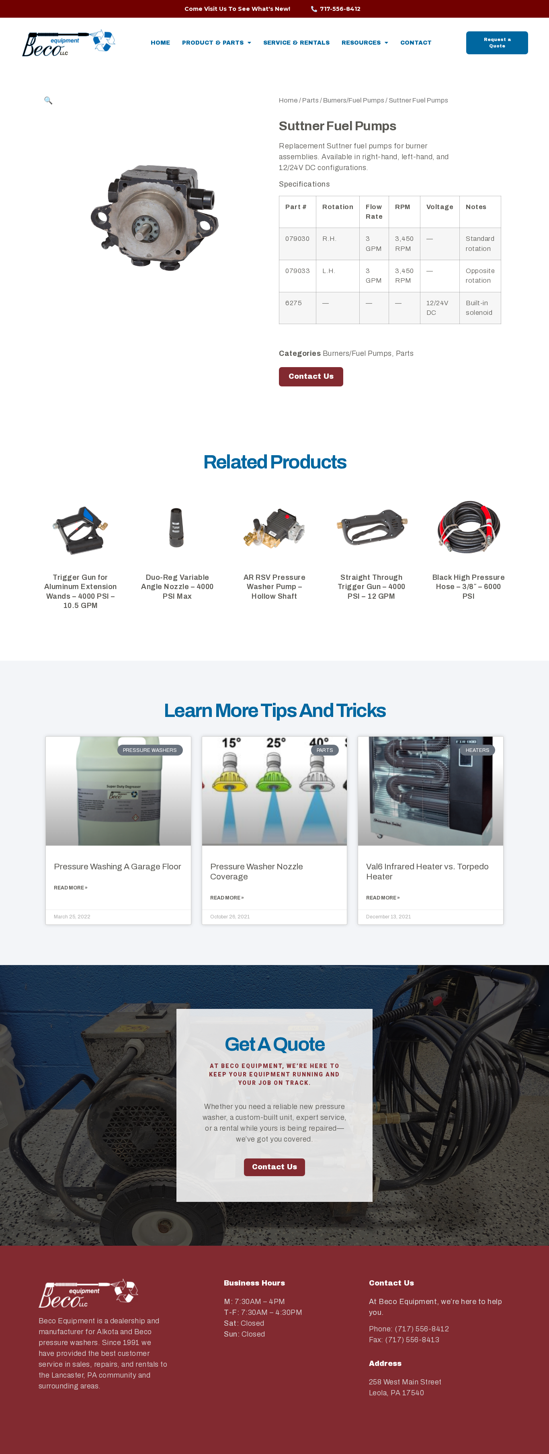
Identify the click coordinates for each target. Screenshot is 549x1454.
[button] (156, 100)
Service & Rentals (296, 43)
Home (160, 43)
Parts (310, 100)
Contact (416, 43)
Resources (361, 43)
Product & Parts (213, 43)
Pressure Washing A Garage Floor (117, 866)
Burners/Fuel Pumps (353, 100)
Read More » (71, 888)
